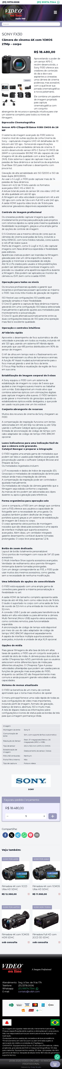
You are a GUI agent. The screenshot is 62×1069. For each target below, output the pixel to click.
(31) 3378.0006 (10, 2)
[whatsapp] (24, 835)
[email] (37, 835)
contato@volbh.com (29, 991)
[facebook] (5, 835)
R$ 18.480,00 (44, 52)
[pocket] (30, 835)
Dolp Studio (36, 1067)
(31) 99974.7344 (46, 2)
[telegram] (18, 835)
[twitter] (11, 835)
